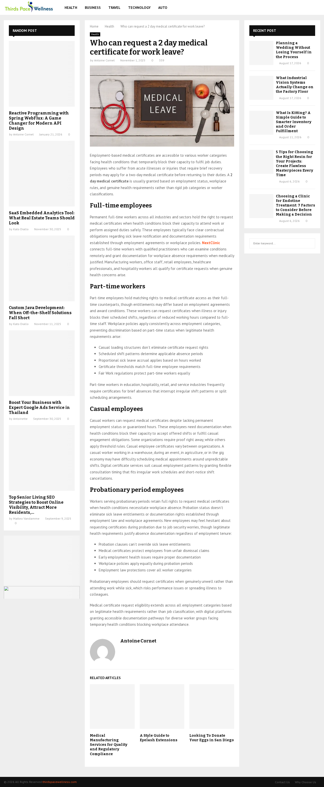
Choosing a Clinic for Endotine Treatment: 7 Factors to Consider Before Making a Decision (295, 205)
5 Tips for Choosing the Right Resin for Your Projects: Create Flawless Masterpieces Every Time (294, 163)
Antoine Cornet (104, 60)
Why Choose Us (305, 782)
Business (93, 7)
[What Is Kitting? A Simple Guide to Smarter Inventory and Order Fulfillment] (261, 123)
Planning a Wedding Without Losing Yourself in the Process (294, 50)
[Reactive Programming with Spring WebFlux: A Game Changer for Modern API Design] (42, 74)
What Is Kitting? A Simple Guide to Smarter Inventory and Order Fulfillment (293, 122)
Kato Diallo (21, 229)
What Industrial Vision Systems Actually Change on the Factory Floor (294, 85)
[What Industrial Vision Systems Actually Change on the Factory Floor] (261, 88)
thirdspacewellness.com (60, 782)
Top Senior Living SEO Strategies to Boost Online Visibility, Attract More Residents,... (36, 505)
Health (71, 7)
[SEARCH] (310, 243)
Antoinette (20, 419)
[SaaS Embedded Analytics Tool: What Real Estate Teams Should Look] (42, 173)
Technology (139, 7)
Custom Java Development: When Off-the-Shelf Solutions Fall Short (40, 312)
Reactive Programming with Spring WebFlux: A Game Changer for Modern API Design (39, 121)
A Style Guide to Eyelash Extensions (158, 737)
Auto (162, 7)
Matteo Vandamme (26, 518)
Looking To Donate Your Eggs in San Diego (211, 737)
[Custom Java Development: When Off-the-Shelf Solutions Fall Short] (42, 268)
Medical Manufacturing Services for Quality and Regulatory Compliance (108, 744)
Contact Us (282, 782)
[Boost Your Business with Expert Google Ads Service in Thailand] (42, 363)
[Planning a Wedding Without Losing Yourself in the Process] (261, 53)
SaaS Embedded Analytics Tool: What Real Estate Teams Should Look (42, 218)
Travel (114, 7)
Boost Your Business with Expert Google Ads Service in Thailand (39, 407)
